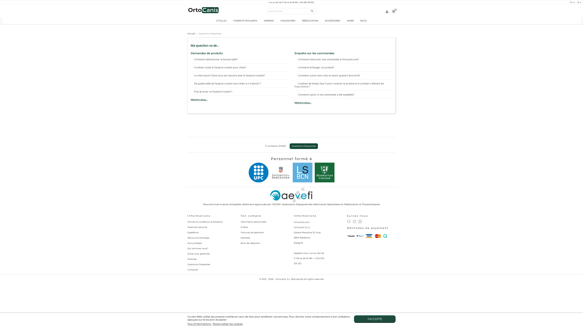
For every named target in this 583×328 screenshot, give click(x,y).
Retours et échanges (198, 237)
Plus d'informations (199, 324)
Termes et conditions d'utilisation (205, 221)
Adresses (245, 237)
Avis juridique (195, 243)
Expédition (193, 232)
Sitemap (192, 259)
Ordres (244, 227)
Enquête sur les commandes (314, 53)
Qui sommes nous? (198, 248)
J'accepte (374, 319)
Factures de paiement (252, 232)
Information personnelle (253, 221)
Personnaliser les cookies (228, 324)
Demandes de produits (207, 53)
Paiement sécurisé (197, 227)
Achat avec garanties (199, 253)
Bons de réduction (250, 243)
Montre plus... (199, 99)
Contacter (193, 269)
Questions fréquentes (304, 146)
